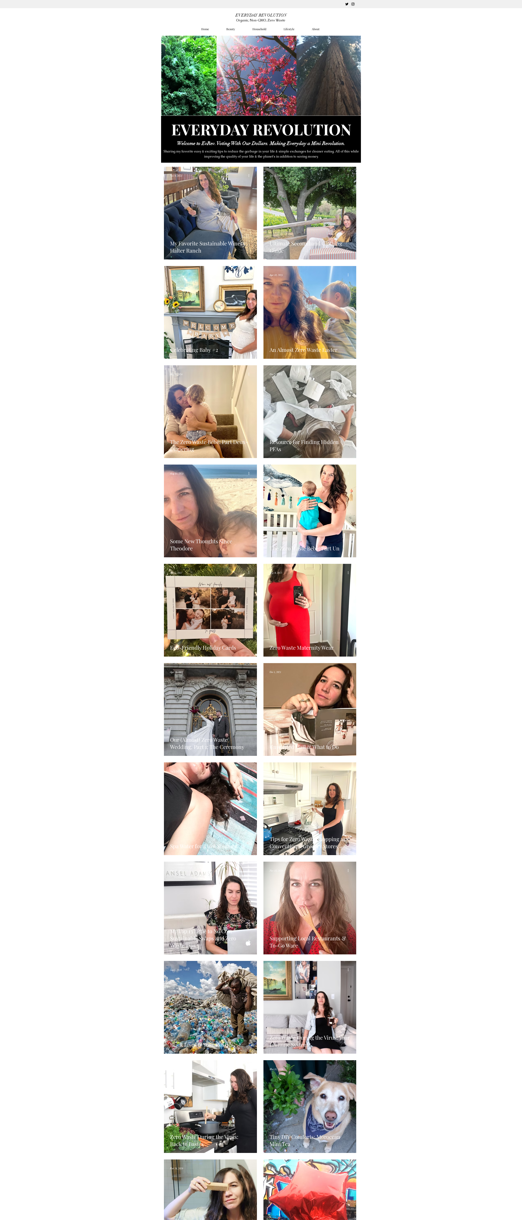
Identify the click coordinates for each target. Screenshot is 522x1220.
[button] (351, 8)
